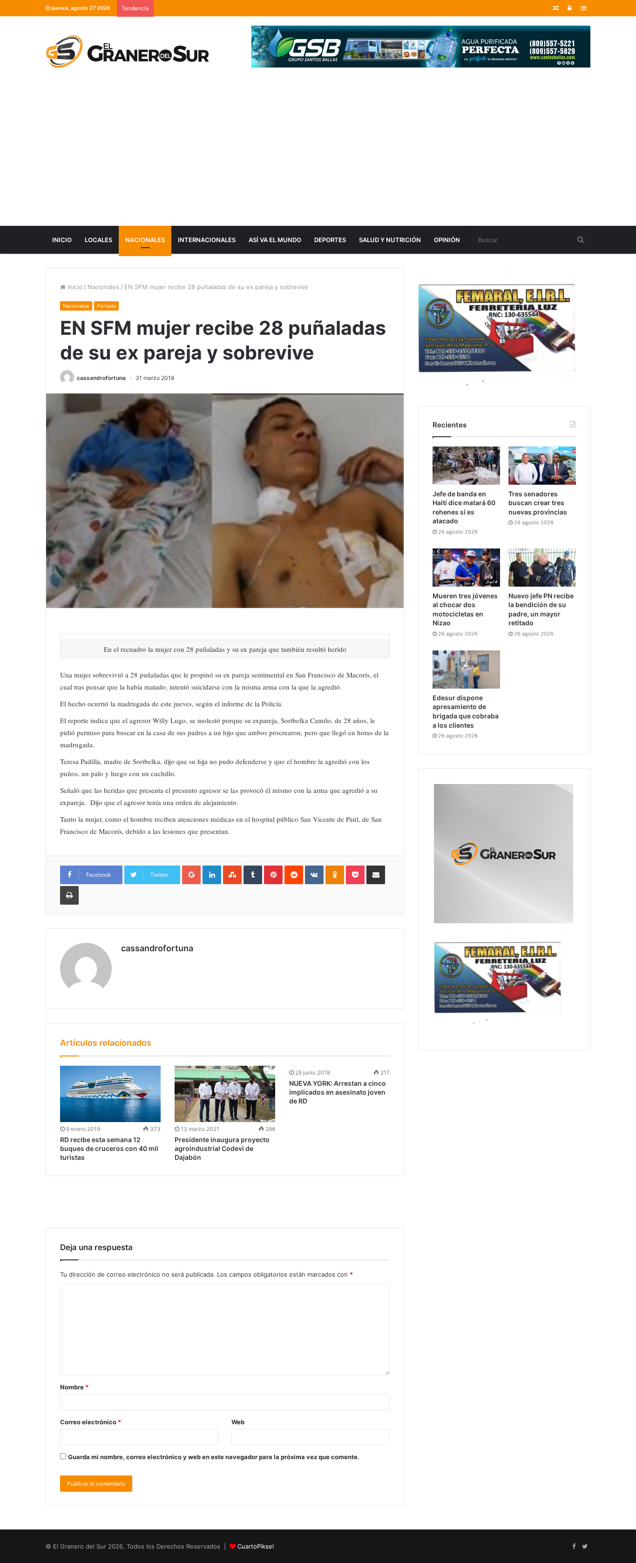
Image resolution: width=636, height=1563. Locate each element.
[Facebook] (573, 1546)
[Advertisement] (318, 156)
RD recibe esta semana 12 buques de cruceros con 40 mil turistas (109, 1148)
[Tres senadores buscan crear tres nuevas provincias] (542, 466)
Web (237, 1422)
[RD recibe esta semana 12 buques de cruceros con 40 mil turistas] (110, 1094)
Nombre (74, 1387)
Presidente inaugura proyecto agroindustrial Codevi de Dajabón (222, 1148)
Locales (98, 240)
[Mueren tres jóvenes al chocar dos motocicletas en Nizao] (466, 567)
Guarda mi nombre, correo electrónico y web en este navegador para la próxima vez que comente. (213, 1457)
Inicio (62, 240)
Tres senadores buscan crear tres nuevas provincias (537, 503)
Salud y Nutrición (390, 240)
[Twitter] (584, 1546)
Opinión (447, 240)
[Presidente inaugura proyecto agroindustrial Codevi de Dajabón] (225, 1094)
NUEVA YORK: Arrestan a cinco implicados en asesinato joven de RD (337, 1092)
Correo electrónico (90, 1422)
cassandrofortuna (101, 377)
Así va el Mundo (275, 240)
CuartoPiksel (255, 1546)
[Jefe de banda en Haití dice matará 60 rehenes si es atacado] (466, 466)
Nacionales (145, 240)
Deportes (330, 240)
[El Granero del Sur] (127, 51)
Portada (106, 306)
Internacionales (207, 240)
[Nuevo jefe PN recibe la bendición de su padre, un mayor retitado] (542, 567)
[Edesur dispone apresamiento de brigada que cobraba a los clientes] (466, 669)
